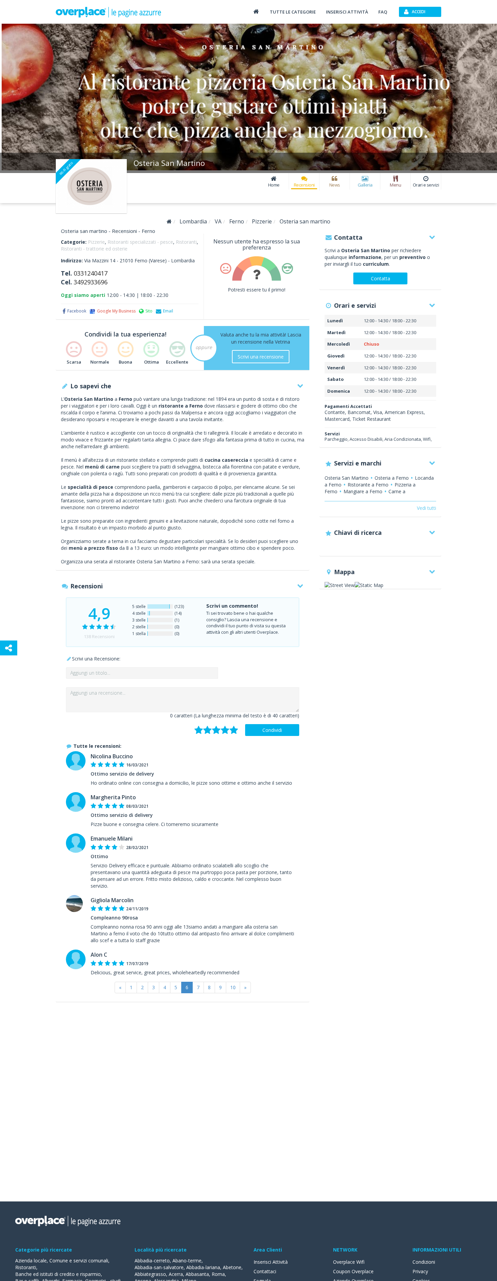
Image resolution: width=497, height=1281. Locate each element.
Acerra (176, 1274)
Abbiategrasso (150, 1274)
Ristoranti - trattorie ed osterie (94, 248)
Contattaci (265, 1271)
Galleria (365, 185)
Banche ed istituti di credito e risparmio (58, 1274)
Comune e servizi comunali (78, 1260)
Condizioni (423, 1262)
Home (274, 185)
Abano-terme (187, 1260)
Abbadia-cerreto (152, 1260)
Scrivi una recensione (261, 356)
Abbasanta (197, 1274)
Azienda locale (31, 1260)
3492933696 (91, 282)
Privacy (420, 1271)
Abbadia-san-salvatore (159, 1267)
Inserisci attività (347, 12)
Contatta (380, 278)
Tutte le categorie (293, 12)
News (334, 185)
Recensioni (304, 185)
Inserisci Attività (271, 1262)
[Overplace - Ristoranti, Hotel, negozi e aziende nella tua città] (108, 12)
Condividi (272, 730)
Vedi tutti (426, 508)
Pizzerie (96, 242)
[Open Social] (8, 647)
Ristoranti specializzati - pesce (140, 242)
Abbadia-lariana (203, 1267)
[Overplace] (169, 221)
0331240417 (91, 273)
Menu (395, 185)
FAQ (382, 12)
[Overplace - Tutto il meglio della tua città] (256, 11)
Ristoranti (186, 242)
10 (233, 987)
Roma (218, 1274)
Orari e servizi (426, 185)
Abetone (232, 1267)
